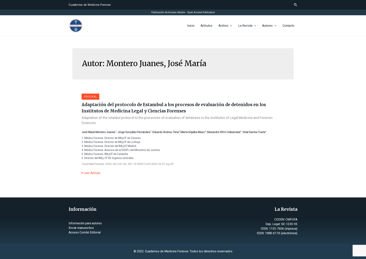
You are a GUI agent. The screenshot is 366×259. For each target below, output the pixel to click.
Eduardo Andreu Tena (165, 132)
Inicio (190, 25)
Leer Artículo (91, 173)
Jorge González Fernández (134, 132)
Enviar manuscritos (81, 228)
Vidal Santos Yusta (253, 132)
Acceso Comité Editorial (85, 232)
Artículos (206, 25)
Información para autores (85, 223)
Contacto (288, 25)
